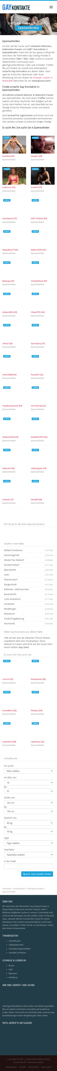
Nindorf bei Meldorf (28, 559)
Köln (11, 969)
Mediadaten (11, 1067)
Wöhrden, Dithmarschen (28, 589)
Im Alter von (10, 777)
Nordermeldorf (28, 564)
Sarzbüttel (28, 603)
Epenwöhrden (9, 160)
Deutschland (19, 888)
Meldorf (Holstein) (28, 550)
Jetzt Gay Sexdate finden (38, 873)
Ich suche (9, 765)
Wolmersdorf (28, 579)
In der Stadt (10, 861)
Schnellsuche (15, 941)
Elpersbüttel (28, 569)
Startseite (6, 888)
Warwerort (28, 613)
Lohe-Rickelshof (28, 599)
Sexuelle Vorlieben (17, 952)
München (13, 973)
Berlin (11, 965)
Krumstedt (28, 623)
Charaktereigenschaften (20, 948)
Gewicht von (10, 817)
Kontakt (22, 1067)
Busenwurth (28, 594)
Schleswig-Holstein (35, 888)
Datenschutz (33, 1067)
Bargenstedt (28, 584)
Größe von (9, 797)
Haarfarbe (9, 849)
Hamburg (13, 977)
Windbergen (28, 608)
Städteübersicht (16, 944)
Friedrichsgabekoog (28, 618)
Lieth (28, 574)
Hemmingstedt (28, 555)
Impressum (46, 1067)
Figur (6, 837)
